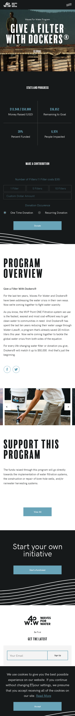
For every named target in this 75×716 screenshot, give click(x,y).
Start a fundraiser (37, 570)
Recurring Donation (56, 212)
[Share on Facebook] (7, 372)
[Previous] (7, 406)
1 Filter (14, 188)
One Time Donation (21, 212)
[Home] (37, 620)
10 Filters (60, 188)
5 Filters (37, 188)
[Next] (67, 406)
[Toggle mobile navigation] (69, 4)
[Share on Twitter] (16, 372)
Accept (37, 706)
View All (37, 511)
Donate (37, 225)
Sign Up (57, 655)
